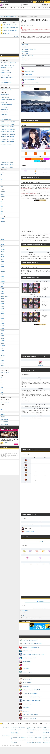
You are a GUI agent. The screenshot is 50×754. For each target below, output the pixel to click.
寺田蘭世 (2, 264)
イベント (27, 7)
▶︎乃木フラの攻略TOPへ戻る (6, 57)
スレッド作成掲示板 (4, 424)
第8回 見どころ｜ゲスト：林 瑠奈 (7, 167)
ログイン (48, 1)
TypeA (2, 387)
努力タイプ (3, 191)
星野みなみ (3, 246)
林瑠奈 (2, 333)
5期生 (2, 213)
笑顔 (35, 173)
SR (1, 181)
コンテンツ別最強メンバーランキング (7, 65)
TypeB (2, 389)
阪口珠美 (2, 283)
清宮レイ (2, 316)
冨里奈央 (2, 362)
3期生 (43, 563)
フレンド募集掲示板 (4, 419)
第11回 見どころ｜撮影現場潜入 (6, 144)
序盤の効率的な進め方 (5, 94)
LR (1, 174)
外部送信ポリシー (28, 723)
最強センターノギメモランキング (6, 77)
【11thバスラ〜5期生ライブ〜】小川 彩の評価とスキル (11, 24)
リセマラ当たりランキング (5, 80)
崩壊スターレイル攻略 (14, 732)
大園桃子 (2, 278)
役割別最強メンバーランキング (6, 67)
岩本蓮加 (2, 273)
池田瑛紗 (2, 343)
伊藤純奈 (2, 254)
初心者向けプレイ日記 (5, 97)
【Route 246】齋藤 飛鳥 (27, 192)
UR (1, 176)
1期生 (31, 563)
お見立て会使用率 (19, 7)
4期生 (2, 211)
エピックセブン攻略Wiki (31, 735)
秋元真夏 (2, 218)
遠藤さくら (3, 301)
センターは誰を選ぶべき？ (5, 112)
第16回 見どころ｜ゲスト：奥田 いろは (8, 131)
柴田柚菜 (2, 313)
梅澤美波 (2, 276)
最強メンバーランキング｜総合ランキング (8, 62)
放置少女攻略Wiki (46, 735)
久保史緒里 (3, 281)
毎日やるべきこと (4, 102)
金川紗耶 (2, 308)
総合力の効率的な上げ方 (5, 107)
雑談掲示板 (3, 414)
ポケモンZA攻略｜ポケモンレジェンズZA (18, 727)
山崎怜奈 (2, 266)
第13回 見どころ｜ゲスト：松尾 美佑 (7, 139)
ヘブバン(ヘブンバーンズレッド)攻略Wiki (34, 737)
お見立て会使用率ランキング (6, 82)
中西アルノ (3, 365)
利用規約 (12, 723)
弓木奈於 (2, 338)
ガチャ (24, 7)
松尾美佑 (2, 335)
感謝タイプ (3, 196)
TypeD (2, 394)
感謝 (40, 560)
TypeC (2, 392)
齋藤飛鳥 (2, 239)
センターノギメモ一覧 (5, 372)
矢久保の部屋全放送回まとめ (6, 119)
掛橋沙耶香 (3, 306)
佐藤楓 (2, 286)
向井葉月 (2, 291)
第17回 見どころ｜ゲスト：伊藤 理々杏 (8, 129)
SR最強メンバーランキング (5, 75)
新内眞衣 (2, 259)
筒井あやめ (3, 320)
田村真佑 (2, 318)
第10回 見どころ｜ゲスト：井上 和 (7, 162)
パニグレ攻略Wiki (46, 739)
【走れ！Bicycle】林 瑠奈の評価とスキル (10, 27)
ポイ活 (31, 1)
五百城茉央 (3, 340)
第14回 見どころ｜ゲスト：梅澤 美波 (7, 136)
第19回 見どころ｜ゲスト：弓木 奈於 (7, 124)
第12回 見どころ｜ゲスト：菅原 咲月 (7, 141)
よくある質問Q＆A (4, 114)
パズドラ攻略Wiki (30, 732)
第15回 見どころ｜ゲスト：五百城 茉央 (8, 134)
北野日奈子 (3, 256)
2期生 (37, 563)
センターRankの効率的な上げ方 (6, 104)
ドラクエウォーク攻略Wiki (15, 733)
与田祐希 (2, 298)
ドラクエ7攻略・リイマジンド (16, 729)
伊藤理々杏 (3, 271)
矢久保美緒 (3, 325)
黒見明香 (2, 328)
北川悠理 (2, 311)
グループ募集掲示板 (4, 421)
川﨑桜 (2, 358)
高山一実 (2, 241)
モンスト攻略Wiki (46, 732)
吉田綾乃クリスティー (5, 296)
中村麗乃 (2, 288)
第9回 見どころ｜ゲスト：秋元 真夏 (7, 164)
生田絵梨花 (3, 221)
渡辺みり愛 (3, 269)
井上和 (2, 348)
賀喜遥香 (2, 303)
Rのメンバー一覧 (6, 33)
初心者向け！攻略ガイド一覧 (6, 89)
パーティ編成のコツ (4, 109)
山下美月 (2, 293)
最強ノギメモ (12, 7)
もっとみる (16, 36)
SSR (1, 179)
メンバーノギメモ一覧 (5, 402)
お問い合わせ (35, 723)
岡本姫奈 (2, 350)
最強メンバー (6, 7)
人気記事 (4, 22)
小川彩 (2, 353)
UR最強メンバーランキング (5, 70)
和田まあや (3, 251)
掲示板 (14, 22)
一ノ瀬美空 (3, 345)
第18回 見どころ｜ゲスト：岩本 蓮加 (7, 126)
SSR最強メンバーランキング (6, 72)
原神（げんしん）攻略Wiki (15, 735)
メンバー (31, 7)
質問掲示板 (3, 416)
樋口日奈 (2, 244)
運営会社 (40, 723)
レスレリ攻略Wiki (14, 742)
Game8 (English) (47, 723)
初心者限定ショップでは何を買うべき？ (8, 99)
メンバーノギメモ (44, 7)
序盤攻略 (2, 7)
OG (24, 563)
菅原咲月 (2, 360)
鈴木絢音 (2, 261)
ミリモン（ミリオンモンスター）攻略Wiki (34, 742)
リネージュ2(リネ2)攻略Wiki (31, 739)
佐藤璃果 (2, 330)
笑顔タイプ (3, 194)
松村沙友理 (3, 249)
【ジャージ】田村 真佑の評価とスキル (10, 30)
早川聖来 (2, 323)
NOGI (2, 186)
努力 (27, 560)
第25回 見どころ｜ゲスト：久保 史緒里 (8, 121)
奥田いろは (3, 355)
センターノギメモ (37, 7)
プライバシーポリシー (19, 723)
